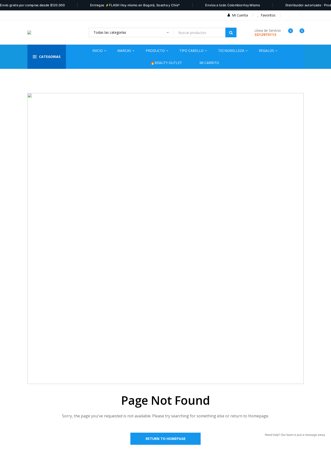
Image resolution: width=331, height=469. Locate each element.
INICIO (97, 50)
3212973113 (265, 34)
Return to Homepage (166, 438)
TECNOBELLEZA (231, 50)
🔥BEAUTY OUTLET (166, 62)
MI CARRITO (209, 62)
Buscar (230, 32)
